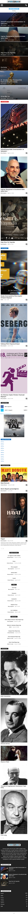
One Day (14, 587)
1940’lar (2, 456)
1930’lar (2, 459)
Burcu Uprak (3, 98)
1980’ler (2, 448)
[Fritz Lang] (14, 812)
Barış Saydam (3, 25)
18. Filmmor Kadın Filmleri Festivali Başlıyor (12, 396)
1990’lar (2, 446)
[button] (25, 5)
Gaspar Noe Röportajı (14, 631)
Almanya (2, 904)
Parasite (14, 593)
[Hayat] (14, 515)
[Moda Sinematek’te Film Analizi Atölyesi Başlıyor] (14, 272)
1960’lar (2, 452)
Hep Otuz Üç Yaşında (8, 242)
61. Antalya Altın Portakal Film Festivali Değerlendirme (14, 10)
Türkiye (2, 899)
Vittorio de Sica (5, 743)
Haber (2, 895)
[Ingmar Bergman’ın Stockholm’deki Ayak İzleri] (14, 172)
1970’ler (2, 450)
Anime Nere (14, 572)
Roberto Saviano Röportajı (14, 625)
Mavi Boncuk (5, 483)
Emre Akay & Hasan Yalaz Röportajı (14, 619)
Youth (14, 578)
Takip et (25, 410)
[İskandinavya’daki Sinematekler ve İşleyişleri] (14, 126)
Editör (2, 299)
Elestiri (2, 893)
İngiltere (2, 902)
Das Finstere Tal (8, 434)
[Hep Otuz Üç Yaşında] (14, 219)
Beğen (26, 406)
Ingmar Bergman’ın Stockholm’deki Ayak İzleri (13, 190)
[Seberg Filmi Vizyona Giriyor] (14, 322)
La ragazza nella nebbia (14, 555)
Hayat (3, 539)
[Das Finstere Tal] (14, 427)
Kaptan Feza (14, 604)
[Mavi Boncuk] (14, 474)
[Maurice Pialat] (14, 753)
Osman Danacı (7, 435)
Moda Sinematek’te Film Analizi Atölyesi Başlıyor (11, 297)
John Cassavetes (5, 696)
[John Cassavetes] (14, 673)
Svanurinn (14, 599)
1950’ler (2, 454)
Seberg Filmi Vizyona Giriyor (10, 344)
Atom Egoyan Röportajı (14, 636)
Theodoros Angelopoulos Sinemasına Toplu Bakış (13, 786)
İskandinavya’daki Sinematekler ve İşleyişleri (12, 150)
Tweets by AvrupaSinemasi (5, 413)
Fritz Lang (4, 835)
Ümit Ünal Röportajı (14, 642)
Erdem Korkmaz (11, 632)
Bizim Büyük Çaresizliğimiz (10, 489)
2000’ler (2, 444)
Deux (14, 561)
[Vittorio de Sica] (14, 720)
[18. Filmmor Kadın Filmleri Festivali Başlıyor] (14, 371)
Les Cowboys (14, 610)
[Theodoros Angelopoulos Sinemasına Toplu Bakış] (14, 774)
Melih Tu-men (10, 638)
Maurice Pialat (5, 762)
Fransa (2, 897)
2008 (2, 906)
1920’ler (2, 461)
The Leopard (14, 567)
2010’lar (2, 441)
